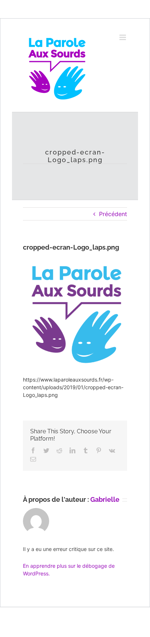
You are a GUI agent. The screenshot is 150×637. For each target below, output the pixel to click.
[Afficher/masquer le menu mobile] (123, 37)
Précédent (113, 214)
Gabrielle (104, 499)
